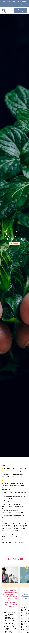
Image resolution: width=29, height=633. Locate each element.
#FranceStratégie (18, 468)
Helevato (4, 515)
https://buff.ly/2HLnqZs (17, 542)
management (4, 585)
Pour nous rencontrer (20, 10)
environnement (14, 243)
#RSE (9, 470)
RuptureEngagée (6, 512)
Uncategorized (14, 585)
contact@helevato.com (9, 6)
